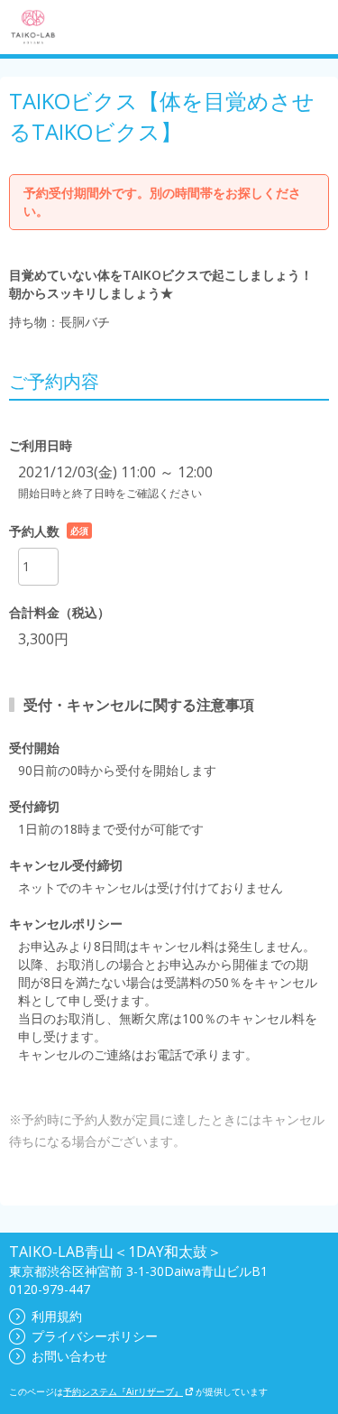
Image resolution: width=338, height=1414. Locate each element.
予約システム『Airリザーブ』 (123, 1391)
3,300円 (43, 639)
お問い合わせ (69, 1355)
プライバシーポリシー (95, 1336)
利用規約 (57, 1316)
